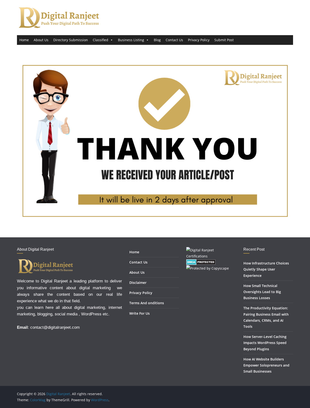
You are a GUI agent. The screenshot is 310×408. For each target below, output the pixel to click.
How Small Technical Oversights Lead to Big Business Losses (262, 291)
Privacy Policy (198, 40)
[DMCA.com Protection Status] (201, 262)
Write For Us (139, 313)
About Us (41, 40)
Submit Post (224, 40)
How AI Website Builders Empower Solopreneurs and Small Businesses (266, 365)
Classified (100, 40)
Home (24, 40)
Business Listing (131, 40)
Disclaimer (138, 282)
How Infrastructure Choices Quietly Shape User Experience (266, 269)
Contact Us (174, 40)
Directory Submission (70, 40)
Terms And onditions (146, 303)
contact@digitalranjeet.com (55, 327)
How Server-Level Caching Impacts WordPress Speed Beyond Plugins (265, 342)
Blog (157, 40)
